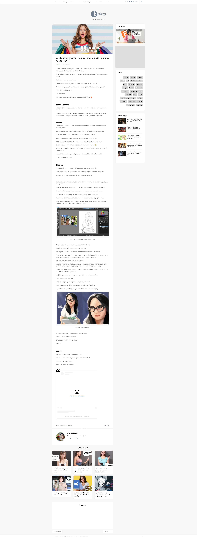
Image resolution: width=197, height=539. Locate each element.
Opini (140, 94)
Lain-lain (128, 94)
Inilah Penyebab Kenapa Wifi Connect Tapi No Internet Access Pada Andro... (103, 469)
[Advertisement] (130, 57)
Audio (122, 81)
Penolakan (72, 2)
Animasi (133, 77)
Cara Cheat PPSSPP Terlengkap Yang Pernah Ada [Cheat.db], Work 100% (134, 120)
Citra (124, 84)
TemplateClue (76, 536)
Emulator (139, 84)
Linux (135, 94)
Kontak (78, 2)
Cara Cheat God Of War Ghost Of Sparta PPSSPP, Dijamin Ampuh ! (134, 153)
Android (58, 64)
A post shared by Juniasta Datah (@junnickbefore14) (77, 416)
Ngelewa (63, 536)
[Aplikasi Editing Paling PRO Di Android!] (130, 43)
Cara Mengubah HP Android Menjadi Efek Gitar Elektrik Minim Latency (81, 469)
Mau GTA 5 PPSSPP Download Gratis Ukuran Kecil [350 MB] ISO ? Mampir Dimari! (134, 145)
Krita (71, 425)
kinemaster (125, 91)
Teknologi (123, 101)
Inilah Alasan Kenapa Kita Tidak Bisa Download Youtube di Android (61, 469)
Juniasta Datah (72, 433)
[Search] (141, 2)
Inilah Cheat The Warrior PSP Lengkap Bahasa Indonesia (133, 128)
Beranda (57, 2)
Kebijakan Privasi (98, 2)
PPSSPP (133, 98)
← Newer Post (57, 531)
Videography (130, 105)
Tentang (65, 2)
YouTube (139, 105)
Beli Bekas (134, 81)
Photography (125, 98)
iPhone (131, 88)
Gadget (125, 88)
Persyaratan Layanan (87, 2)
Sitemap (107, 2)
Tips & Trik (132, 101)
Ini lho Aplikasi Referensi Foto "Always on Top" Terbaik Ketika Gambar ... (82, 494)
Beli (127, 81)
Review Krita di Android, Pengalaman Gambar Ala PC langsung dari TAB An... (103, 494)
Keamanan (139, 88)
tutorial (139, 101)
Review (140, 98)
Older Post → (108, 531)
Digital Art (67, 425)
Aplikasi (139, 77)
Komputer (134, 91)
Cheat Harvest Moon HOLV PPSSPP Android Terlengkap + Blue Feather (134, 137)
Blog (140, 81)
